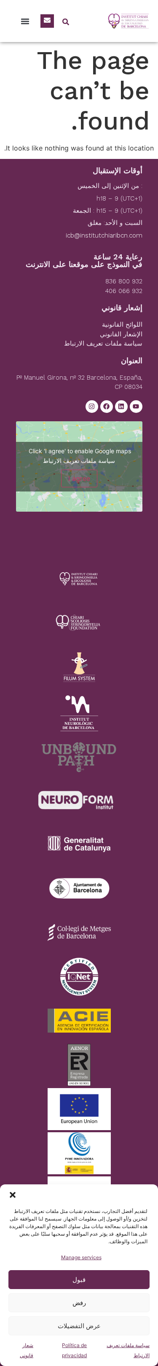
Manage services (81, 1257)
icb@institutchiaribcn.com (104, 235)
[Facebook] (106, 406)
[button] (12, 1195)
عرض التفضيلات (79, 1326)
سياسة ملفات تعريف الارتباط (79, 460)
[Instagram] (92, 406)
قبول (79, 1280)
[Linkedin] (121, 406)
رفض (79, 1303)
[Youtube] (136, 406)
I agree (79, 478)
